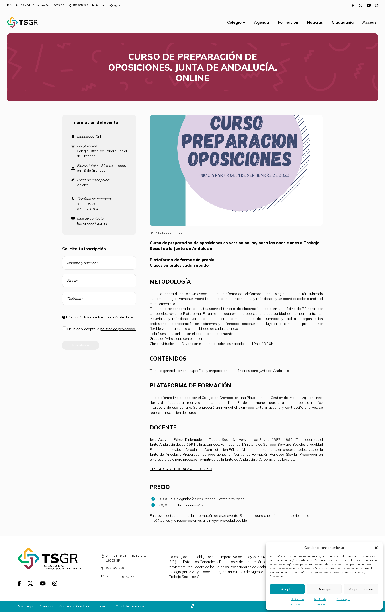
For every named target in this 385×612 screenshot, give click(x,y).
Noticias (315, 22)
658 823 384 (88, 208)
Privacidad (46, 606)
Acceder (370, 22)
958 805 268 (88, 204)
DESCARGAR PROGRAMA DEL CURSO (181, 469)
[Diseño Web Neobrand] (192, 607)
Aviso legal (343, 599)
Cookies (65, 606)
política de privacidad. (118, 329)
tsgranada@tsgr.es (92, 223)
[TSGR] (22, 22)
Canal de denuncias (130, 606)
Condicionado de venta (93, 606)
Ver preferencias (361, 589)
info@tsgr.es (160, 520)
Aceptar (287, 589)
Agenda (261, 22)
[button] (376, 548)
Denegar (324, 589)
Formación (288, 22)
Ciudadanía (343, 22)
